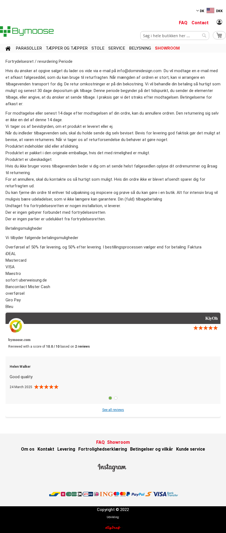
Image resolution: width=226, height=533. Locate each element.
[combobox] (174, 35)
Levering (66, 449)
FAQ (183, 22)
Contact (200, 22)
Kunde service (190, 449)
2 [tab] (115, 398)
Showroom (118, 442)
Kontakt (45, 449)
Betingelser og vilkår (151, 449)
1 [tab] (110, 398)
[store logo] (27, 31)
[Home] (8, 49)
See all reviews (113, 410)
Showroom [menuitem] (167, 48)
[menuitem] (29, 48)
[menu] (113, 48)
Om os (27, 449)
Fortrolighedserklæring (102, 449)
